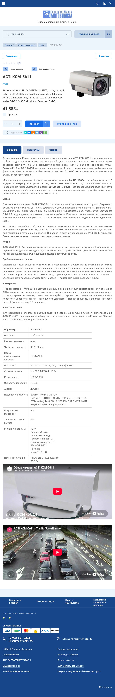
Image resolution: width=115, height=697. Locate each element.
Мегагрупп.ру (105, 687)
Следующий (104, 56)
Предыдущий (11, 56)
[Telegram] (37, 132)
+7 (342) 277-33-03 (20, 641)
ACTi (5, 83)
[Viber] (41, 132)
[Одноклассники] (33, 132)
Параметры (33, 150)
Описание (12, 150)
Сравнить (12, 114)
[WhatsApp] (45, 132)
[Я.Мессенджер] (25, 132)
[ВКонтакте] (29, 132)
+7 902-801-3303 (19, 637)
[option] (90, 83)
